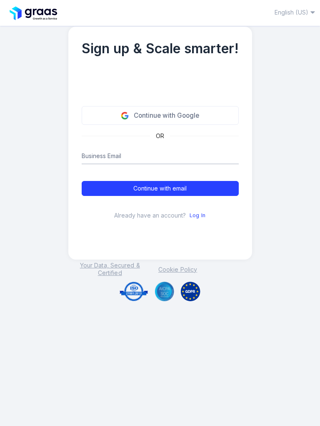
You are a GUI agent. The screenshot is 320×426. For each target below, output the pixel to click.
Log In (197, 215)
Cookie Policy (177, 269)
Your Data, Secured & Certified (110, 269)
